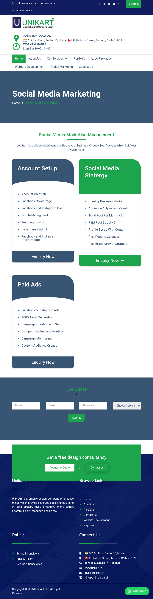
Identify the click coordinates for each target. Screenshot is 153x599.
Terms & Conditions (28, 553)
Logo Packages (101, 58)
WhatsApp (139, 591)
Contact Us (86, 66)
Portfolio (79, 58)
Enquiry (135, 4)
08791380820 (47, 3)
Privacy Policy (25, 558)
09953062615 (28, 3)
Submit (76, 417)
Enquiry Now (43, 256)
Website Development (97, 520)
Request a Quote (60, 467)
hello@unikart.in (24, 10)
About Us (35, 58)
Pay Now (89, 525)
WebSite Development (29, 66)
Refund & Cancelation (29, 564)
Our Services (55, 58)
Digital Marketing (62, 66)
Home (19, 58)
